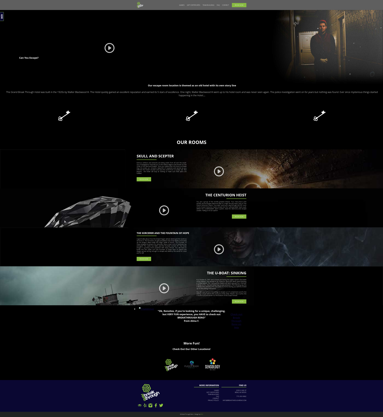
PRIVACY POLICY (213, 400)
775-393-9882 (241, 396)
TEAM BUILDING (208, 5)
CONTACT (225, 5)
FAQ (218, 5)
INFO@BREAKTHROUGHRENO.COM (234, 400)
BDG (201, 414)
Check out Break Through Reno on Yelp (236, 321)
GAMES (182, 5)
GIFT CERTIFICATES (193, 5)
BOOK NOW (239, 5)
